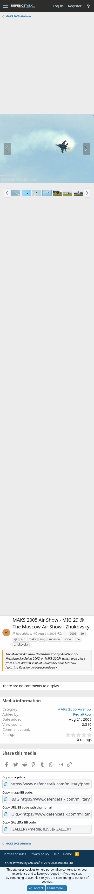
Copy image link (13, 777)
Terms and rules (14, 854)
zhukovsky (21, 644)
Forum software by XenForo (38, 863)
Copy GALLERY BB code (19, 822)
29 (82, 634)
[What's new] (88, 5)
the (77, 639)
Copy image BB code (17, 792)
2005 (73, 634)
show (67, 639)
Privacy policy (39, 854)
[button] (5, 6)
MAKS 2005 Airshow (74, 709)
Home (67, 854)
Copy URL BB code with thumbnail (27, 807)
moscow (54, 639)
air (23, 639)
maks (32, 639)
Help (56, 854)
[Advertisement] (47, 67)
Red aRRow (24, 633)
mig (42, 639)
